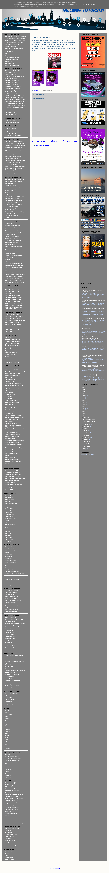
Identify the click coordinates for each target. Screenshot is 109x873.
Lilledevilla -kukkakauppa (11, 804)
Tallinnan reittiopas (10, 250)
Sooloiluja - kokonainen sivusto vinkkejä (15, 623)
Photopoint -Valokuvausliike (12, 807)
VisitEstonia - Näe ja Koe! (11, 132)
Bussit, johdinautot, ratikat (11, 609)
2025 (83, 389)
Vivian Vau (7, 748)
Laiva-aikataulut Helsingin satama (13, 255)
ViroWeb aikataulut (10, 244)
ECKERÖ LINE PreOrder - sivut (12, 301)
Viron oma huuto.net (10, 457)
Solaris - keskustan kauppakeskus (13, 151)
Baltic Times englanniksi (11, 352)
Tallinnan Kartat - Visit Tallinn (12, 369)
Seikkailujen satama (10, 636)
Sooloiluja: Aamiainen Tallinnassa (13, 470)
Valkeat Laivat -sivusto (10, 617)
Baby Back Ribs (9, 539)
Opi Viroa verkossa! (10, 408)
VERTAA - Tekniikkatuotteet (12, 331)
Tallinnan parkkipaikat (10, 234)
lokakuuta (86, 426)
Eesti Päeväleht (9, 349)
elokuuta (86, 430)
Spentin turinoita (9, 630)
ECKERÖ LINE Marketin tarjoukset (13, 297)
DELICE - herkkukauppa (11, 189)
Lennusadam (8, 398)
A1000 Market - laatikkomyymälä (13, 192)
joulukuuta (86, 417)
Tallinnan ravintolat (10, 482)
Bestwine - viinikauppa (10, 55)
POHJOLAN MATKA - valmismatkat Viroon (15, 103)
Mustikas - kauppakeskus (11, 158)
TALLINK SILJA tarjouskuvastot (13, 318)
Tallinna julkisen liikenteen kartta (13, 232)
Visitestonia (8, 465)
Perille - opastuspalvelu (11, 592)
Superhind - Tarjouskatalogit (12, 436)
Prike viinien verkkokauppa (11, 59)
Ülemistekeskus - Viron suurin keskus (14, 143)
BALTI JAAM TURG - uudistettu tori (13, 210)
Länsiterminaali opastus (11, 272)
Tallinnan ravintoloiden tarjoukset (13, 484)
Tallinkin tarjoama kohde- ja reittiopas (14, 440)
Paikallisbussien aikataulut (11, 611)
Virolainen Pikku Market (11, 840)
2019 (83, 402)
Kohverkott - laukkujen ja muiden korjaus (15, 802)
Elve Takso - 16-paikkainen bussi (13, 590)
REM (6, 741)
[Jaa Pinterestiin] (51, 90)
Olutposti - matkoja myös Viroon (13, 627)
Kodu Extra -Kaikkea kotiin (11, 800)
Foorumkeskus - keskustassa (12, 162)
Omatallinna (8, 568)
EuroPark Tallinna (9, 223)
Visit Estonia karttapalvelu (11, 227)
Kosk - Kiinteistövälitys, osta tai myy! (14, 823)
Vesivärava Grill (9, 497)
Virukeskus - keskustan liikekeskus (13, 147)
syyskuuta (86, 428)
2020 (83, 400)
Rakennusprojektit (9, 421)
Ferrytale (7, 640)
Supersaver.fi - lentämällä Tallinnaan (14, 265)
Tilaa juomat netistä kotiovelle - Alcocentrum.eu (90, 327)
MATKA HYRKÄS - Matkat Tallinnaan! (14, 95)
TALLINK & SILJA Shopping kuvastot (14, 293)
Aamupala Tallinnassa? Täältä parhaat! (15, 371)
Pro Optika (7, 773)
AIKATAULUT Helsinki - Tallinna (12, 109)
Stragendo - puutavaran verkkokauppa (14, 661)
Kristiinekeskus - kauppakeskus (13, 156)
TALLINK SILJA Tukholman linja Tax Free (15, 320)
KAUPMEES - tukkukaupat (11, 206)
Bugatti (7, 724)
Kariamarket (8, 217)
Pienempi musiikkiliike (10, 411)
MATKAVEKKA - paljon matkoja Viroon (14, 101)
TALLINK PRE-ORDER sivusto (12, 291)
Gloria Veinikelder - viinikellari (12, 57)
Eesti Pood (7, 844)
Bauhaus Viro (8, 665)
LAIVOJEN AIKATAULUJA (11, 114)
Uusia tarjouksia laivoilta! (89, 419)
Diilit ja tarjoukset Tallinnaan (12, 579)
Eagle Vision (8, 765)
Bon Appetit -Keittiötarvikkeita (12, 790)
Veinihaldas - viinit (9, 63)
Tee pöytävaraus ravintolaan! (12, 486)
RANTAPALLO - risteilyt (11, 92)
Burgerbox (7, 531)
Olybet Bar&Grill (9, 490)
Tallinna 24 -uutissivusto (11, 354)
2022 (83, 395)
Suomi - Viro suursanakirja (11, 432)
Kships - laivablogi (9, 625)
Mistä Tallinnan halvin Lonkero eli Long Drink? (93, 318)
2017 (83, 406)
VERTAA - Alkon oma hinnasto (12, 322)
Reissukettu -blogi (9, 632)
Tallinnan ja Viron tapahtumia (12, 446)
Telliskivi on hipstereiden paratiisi (13, 135)
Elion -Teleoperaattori (10, 792)
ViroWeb (7, 463)
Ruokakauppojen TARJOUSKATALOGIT (15, 179)
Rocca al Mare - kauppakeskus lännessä (15, 145)
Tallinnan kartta (9, 554)
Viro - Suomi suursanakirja (11, 453)
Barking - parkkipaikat (10, 248)
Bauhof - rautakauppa (10, 667)
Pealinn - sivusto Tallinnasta (12, 343)
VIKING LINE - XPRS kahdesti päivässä (14, 76)
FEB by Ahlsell (8, 678)
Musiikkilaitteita (9, 404)
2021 (83, 398)
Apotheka (7, 754)
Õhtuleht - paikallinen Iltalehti (12, 345)
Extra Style (7, 729)
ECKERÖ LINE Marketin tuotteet (13, 299)
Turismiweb (8, 628)
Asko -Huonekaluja (9, 786)
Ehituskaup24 (8, 687)
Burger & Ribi (8, 533)
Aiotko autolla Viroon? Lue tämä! (13, 373)
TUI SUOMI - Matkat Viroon (11, 84)
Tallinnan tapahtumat (10, 558)
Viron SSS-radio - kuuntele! (12, 459)
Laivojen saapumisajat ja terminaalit (14, 276)
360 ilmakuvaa (8, 556)
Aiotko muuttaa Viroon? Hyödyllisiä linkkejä (15, 368)
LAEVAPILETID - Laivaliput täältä (13, 113)
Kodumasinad (8, 701)
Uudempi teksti (38, 141)
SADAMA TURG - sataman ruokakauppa (15, 212)
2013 (83, 415)
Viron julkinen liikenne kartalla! (12, 225)
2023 (83, 393)
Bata (6, 720)
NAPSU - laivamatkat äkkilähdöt (13, 94)
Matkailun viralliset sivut (11, 569)
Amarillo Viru (8, 541)
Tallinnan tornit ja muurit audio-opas (14, 448)
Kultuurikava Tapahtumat (11, 128)
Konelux (7, 703)
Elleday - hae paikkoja (10, 387)
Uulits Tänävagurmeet (10, 505)
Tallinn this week (9, 566)
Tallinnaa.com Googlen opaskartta (13, 444)
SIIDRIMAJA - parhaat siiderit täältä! (14, 48)
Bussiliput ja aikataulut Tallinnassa (13, 600)
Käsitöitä (7, 552)
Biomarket (7, 762)
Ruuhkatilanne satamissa (11, 242)
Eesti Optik (7, 767)
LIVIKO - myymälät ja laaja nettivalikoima (15, 38)
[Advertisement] (93, 271)
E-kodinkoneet (8, 697)
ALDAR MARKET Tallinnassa (12, 198)
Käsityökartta (8, 396)
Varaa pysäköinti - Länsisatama (13, 280)
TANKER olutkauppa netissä (12, 44)
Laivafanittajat (8, 642)
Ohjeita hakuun (9, 857)
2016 (83, 409)
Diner (6, 526)
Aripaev (7, 351)
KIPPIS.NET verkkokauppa (11, 52)
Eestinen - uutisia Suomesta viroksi (14, 385)
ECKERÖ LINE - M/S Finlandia (12, 80)
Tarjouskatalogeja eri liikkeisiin (12, 120)
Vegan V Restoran (9, 499)
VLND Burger (8, 495)
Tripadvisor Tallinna (10, 451)
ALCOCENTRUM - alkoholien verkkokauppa (15, 36)
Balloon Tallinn (8, 377)
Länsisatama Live (9, 257)
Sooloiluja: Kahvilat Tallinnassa (12, 472)
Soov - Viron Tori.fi (9, 430)
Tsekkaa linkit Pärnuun (10, 821)
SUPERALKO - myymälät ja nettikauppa (15, 40)
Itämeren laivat (9, 644)
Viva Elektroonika (9, 705)
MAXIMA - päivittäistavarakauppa (13, 181)
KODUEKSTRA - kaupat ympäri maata (14, 196)
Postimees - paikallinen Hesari (12, 341)
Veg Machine (8, 501)
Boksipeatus (8, 535)
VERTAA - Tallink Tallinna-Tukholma (14, 330)
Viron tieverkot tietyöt (10, 251)
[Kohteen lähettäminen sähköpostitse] (44, 90)
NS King (7, 737)
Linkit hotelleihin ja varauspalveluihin (14, 655)
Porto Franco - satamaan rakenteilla (14, 141)
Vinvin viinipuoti (9, 61)
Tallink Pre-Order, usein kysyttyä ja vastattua (93, 346)
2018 (83, 404)
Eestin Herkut (8, 832)
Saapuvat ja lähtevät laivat (11, 238)
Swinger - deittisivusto (10, 438)
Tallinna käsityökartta (10, 550)
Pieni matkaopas (9, 413)
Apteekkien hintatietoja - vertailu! (13, 758)
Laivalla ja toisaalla (9, 634)
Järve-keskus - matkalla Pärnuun (13, 168)
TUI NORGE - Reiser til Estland (12, 88)
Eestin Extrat (8, 830)
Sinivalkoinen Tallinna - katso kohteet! (14, 429)
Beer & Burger (8, 537)
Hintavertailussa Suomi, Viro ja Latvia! (91, 375)
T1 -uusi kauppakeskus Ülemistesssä (14, 149)
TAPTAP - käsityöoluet (10, 46)
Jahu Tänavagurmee (10, 518)
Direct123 (7, 695)
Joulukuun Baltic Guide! (89, 421)
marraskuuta (87, 424)
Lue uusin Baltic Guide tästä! (12, 122)
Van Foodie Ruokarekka (11, 503)
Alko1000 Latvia (9, 851)
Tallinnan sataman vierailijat (12, 231)
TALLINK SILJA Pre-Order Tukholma (14, 316)
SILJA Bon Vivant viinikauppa (12, 314)
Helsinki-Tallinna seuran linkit (12, 389)
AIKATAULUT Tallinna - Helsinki (12, 111)
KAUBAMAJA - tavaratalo (11, 215)
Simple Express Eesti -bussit (12, 596)
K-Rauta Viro (8, 682)
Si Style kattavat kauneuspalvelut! (13, 427)
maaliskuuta (87, 441)
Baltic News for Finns (10, 381)
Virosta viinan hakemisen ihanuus (13, 461)
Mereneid (7, 771)
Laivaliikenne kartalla (10, 253)
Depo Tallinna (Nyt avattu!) (11, 663)
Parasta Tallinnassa (10, 409)
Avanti (6, 716)
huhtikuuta (86, 439)
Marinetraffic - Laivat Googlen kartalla (14, 269)
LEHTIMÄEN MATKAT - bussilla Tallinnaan (15, 105)
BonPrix (7, 722)
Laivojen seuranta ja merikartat (13, 240)
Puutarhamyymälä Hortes (11, 809)
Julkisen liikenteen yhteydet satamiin (14, 282)
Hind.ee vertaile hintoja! (11, 699)
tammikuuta (87, 446)
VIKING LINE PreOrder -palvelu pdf (13, 305)
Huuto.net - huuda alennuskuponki (13, 267)
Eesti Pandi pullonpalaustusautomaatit (14, 383)
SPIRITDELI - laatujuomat (11, 50)
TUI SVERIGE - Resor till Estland (13, 86)
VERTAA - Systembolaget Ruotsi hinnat (15, 328)
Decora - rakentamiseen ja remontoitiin (15, 670)
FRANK (6, 522)
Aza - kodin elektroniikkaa (11, 693)
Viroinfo (7, 455)
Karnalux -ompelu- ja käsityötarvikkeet (14, 798)
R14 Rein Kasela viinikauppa (12, 65)
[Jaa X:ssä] (48, 90)
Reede (6, 739)
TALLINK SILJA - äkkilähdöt (11, 73)
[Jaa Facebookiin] (49, 90)
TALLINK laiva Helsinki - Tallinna (13, 290)
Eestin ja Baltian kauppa (11, 842)
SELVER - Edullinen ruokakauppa (13, 187)
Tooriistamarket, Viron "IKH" (12, 686)
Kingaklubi (7, 735)
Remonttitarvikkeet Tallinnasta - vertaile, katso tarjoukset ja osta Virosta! (92, 337)
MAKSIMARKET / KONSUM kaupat (13, 200)
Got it (93, 4)
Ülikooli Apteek (8, 777)
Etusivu (54, 141)
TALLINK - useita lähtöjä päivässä (13, 71)
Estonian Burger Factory (11, 524)
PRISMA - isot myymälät (11, 185)
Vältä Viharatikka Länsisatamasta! (13, 246)
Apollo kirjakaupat (9, 785)
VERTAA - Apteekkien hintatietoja (13, 324)
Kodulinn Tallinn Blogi (10, 647)
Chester (7, 725)
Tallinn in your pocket (10, 562)
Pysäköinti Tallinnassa (10, 602)
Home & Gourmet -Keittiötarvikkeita (14, 794)
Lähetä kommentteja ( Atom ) (44, 145)
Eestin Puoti (8, 838)
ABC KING (7, 710)
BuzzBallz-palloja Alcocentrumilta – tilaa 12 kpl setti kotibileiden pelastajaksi (93, 365)
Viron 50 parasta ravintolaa (12, 480)
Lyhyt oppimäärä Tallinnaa (11, 400)
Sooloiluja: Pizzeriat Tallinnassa (13, 474)
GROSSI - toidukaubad (10, 191)
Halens (6, 733)
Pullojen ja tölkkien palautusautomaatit (15, 417)
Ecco (6, 727)
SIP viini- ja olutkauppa (10, 53)
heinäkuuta (87, 433)
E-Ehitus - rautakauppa (11, 672)
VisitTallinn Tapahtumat (11, 130)
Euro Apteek (8, 769)
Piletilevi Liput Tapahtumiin (12, 133)
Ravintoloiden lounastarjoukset (13, 476)
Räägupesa (8, 507)
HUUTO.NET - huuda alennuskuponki (14, 107)
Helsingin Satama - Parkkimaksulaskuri (15, 274)
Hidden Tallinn (8, 390)
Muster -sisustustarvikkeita (12, 806)
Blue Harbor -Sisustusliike (11, 788)
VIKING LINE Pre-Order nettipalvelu (13, 303)
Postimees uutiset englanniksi (12, 339)
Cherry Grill (7, 529)
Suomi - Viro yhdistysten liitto (12, 434)
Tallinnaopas (8, 564)
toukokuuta (87, 437)
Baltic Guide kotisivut (10, 379)
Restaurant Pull (9, 508)
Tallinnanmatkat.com (10, 560)
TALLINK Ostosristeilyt (10, 288)
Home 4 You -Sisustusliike (11, 796)
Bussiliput (7, 261)
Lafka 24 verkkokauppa (11, 834)
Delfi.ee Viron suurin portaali (12, 571)
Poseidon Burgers (9, 510)
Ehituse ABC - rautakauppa (12, 674)
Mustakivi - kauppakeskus (11, 173)
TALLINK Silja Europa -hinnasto (12, 295)
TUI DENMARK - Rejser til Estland (13, 90)
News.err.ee (8, 337)
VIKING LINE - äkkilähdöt (11, 78)
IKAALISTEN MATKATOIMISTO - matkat (15, 99)
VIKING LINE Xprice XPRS (11, 309)
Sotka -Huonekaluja (10, 811)
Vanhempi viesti (70, 141)
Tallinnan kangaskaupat (11, 813)
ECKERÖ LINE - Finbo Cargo (11, 82)
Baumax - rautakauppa (11, 668)
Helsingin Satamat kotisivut (12, 236)
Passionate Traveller (10, 621)
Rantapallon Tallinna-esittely (12, 423)
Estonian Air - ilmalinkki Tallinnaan (13, 263)
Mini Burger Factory (10, 514)
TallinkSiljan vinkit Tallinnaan (12, 442)
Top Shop (7, 815)
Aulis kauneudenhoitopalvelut (12, 760)
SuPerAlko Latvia (9, 859)
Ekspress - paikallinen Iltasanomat (13, 347)
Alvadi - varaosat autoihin (11, 598)
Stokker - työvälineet (10, 684)
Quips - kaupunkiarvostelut (11, 419)
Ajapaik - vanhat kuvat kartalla (12, 375)
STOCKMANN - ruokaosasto (12, 213)
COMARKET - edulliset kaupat (12, 202)
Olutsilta (7, 406)
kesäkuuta (86, 435)
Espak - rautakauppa (10, 676)
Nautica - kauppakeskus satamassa (14, 154)
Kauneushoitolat (9, 392)
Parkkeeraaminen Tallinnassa (12, 607)
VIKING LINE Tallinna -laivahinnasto (13, 307)
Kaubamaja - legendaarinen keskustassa (15, 166)
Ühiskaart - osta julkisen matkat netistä (15, 229)
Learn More (85, 4)
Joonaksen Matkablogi (10, 638)
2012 (83, 448)
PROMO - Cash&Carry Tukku (12, 208)
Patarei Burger (8, 512)
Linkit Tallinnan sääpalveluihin (12, 362)
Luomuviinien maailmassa (11, 649)
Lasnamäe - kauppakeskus (12, 172)
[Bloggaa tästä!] (46, 90)
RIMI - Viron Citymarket (11, 183)
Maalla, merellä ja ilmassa (11, 646)
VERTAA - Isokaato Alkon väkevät (13, 326)
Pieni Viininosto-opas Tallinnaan (13, 415)
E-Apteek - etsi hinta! (10, 764)
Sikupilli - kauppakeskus (11, 164)
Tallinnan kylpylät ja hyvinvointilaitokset (15, 585)
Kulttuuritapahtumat (10, 394)
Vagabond (7, 746)
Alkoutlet (7, 853)
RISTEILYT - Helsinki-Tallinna (12, 74)
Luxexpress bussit (9, 594)
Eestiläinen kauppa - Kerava (12, 845)
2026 (83, 387)
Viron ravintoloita (9, 488)
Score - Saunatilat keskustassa (13, 425)
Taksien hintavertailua (10, 604)
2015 (83, 411)
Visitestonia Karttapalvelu (11, 548)
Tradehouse (8, 775)
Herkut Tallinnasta (9, 836)
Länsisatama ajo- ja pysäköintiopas (14, 278)
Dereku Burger (8, 528)
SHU (6, 745)
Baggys (7, 718)
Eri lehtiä (7, 356)
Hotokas (7, 520)
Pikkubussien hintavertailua (12, 606)
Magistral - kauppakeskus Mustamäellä (15, 160)
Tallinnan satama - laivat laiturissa (13, 271)
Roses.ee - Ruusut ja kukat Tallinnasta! (14, 783)
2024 (83, 391)
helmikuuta (87, 444)
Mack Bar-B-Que (9, 516)
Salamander (8, 743)
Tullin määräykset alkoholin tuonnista (14, 573)
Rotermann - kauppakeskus (12, 170)
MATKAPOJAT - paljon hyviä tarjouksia (14, 97)
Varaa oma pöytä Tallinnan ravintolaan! (15, 478)
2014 (83, 413)
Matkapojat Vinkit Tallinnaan (12, 402)
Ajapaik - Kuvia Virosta (10, 547)
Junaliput (7, 259)
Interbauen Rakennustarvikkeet (13, 680)
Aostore (7, 712)
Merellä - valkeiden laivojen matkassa (14, 619)
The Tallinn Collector (10, 450)
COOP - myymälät (9, 194)
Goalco (6, 855)
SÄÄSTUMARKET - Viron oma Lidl (13, 204)
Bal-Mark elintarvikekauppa (12, 828)
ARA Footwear (8, 714)
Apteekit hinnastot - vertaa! (12, 756)
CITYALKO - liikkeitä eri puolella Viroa (14, 42)
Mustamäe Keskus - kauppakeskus (14, 152)
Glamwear (7, 731)
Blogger (58, 868)
